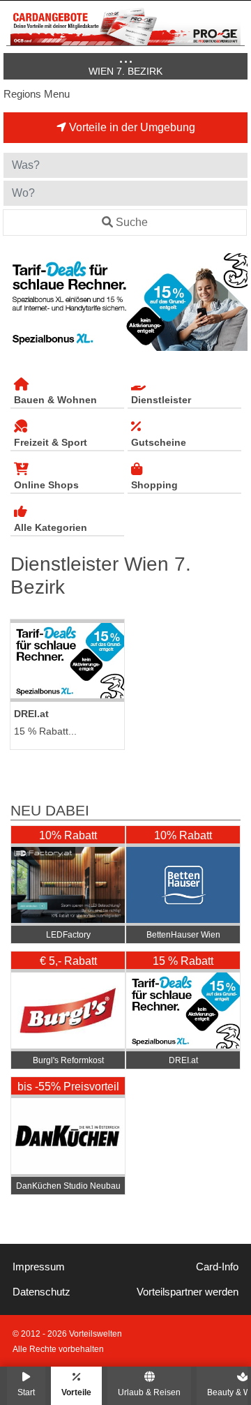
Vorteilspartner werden (187, 1292)
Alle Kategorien (50, 527)
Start (26, 1392)
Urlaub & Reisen (149, 1392)
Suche (132, 222)
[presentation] (16, 302)
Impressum (39, 1266)
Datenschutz (41, 1292)
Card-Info (217, 1266)
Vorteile (76, 1392)
